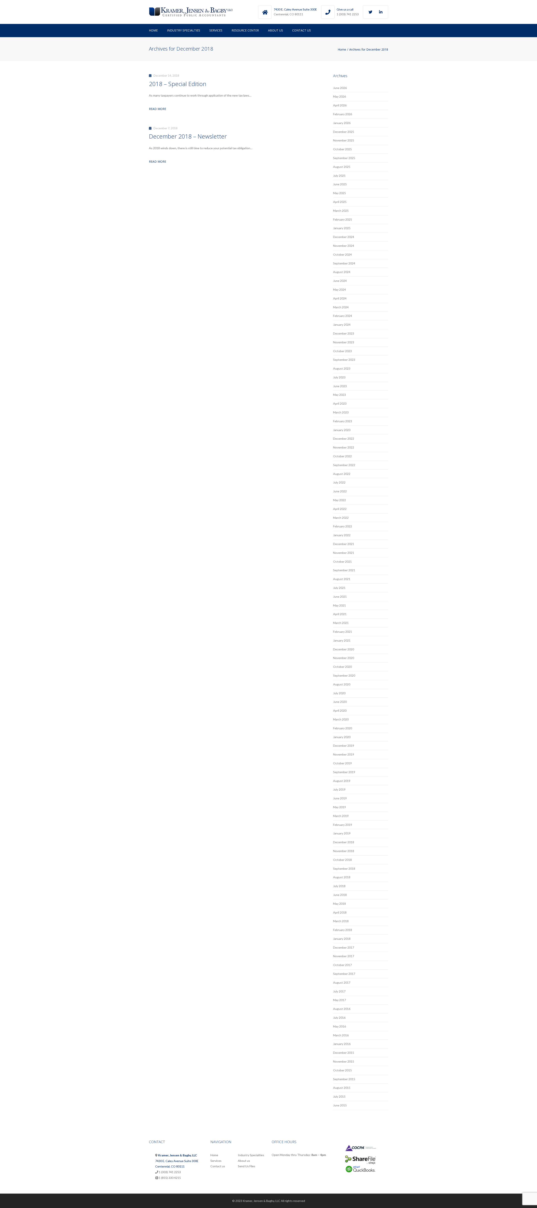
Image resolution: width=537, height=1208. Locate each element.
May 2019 (339, 807)
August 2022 (341, 474)
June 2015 (340, 1105)
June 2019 (340, 798)
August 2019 (341, 781)
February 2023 (342, 421)
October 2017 (342, 965)
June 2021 (340, 596)
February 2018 (342, 930)
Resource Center (245, 30)
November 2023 (343, 342)
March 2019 (341, 816)
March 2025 (341, 210)
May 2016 (339, 1026)
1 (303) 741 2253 (348, 14)
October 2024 (342, 254)
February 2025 (342, 219)
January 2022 (342, 535)
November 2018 (343, 851)
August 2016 (341, 1009)
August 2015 (341, 1087)
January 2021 (342, 640)
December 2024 (343, 237)
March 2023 (341, 412)
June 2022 (340, 491)
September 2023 (344, 359)
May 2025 (339, 193)
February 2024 (342, 316)
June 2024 (340, 280)
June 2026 (340, 88)
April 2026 (340, 105)
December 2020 (343, 649)
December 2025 (343, 131)
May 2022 (339, 500)
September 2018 (344, 868)
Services (215, 30)
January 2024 (342, 324)
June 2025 (340, 184)
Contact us (301, 30)
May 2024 (339, 289)
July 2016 (339, 1017)
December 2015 (343, 1052)
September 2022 (344, 465)
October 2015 (342, 1070)
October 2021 (342, 561)
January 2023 (342, 430)
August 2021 (341, 579)
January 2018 (342, 938)
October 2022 (342, 456)
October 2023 (342, 351)
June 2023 (340, 386)
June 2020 (340, 701)
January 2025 (342, 228)
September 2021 (344, 570)
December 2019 (343, 745)
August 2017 (341, 982)
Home (153, 30)
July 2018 (339, 886)
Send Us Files (246, 1166)
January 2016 (342, 1044)
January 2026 (342, 123)
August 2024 (341, 272)
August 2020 (341, 684)
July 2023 (339, 377)
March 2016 (341, 1035)
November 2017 (343, 956)
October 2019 (342, 763)
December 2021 (343, 544)
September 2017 (344, 973)
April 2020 (340, 710)
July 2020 (339, 693)
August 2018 (341, 877)
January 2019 (342, 833)
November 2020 (343, 658)
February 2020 (342, 728)
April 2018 (340, 912)
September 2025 (344, 158)
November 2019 (343, 754)
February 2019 (342, 824)
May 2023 (339, 394)
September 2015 (344, 1079)
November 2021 (343, 552)
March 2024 (341, 307)
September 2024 (344, 263)
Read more (157, 109)
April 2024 (340, 298)
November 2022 (343, 447)
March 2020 (341, 719)
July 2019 (339, 789)
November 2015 (343, 1061)
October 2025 (342, 149)
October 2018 (342, 860)
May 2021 (339, 605)
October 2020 (342, 666)
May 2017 (339, 1000)
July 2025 (339, 175)
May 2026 (339, 96)
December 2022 (343, 438)
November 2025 (343, 140)
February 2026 (342, 114)
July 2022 (339, 482)
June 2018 (340, 895)
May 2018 (339, 903)
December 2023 (343, 333)
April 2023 (340, 403)
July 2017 (339, 991)
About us (275, 30)
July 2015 (339, 1096)
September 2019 (344, 772)
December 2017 (343, 947)
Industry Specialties (183, 30)
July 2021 (339, 588)
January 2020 (342, 737)
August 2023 (341, 368)
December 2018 (343, 842)
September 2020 (344, 675)
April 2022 (340, 509)
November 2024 (343, 245)
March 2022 (341, 517)
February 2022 (342, 526)
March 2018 (341, 921)
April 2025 (340, 202)
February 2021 (342, 631)
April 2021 (340, 614)
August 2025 (341, 167)
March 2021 (341, 623)
